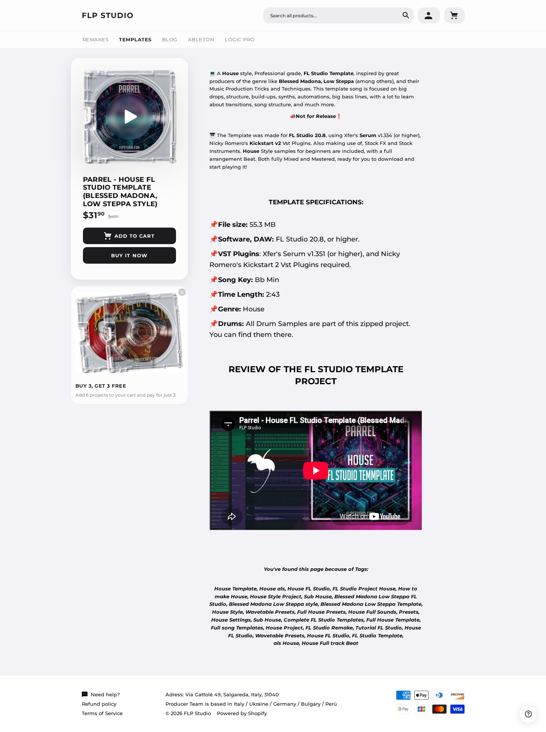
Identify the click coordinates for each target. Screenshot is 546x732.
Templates (135, 39)
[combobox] (338, 15)
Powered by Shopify (242, 713)
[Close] (182, 292)
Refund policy (99, 704)
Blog (169, 39)
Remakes (96, 39)
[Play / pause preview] (129, 117)
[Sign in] (429, 15)
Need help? (105, 694)
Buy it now (129, 255)
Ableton (201, 39)
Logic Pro (240, 39)
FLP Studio (108, 15)
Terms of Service (102, 713)
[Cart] (454, 15)
